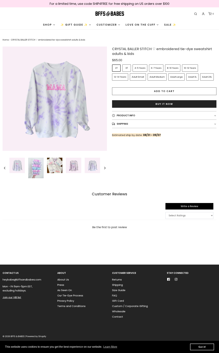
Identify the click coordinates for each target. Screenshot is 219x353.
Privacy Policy (65, 301)
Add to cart (164, 91)
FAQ (114, 295)
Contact (117, 316)
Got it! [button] (202, 346)
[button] (5, 168)
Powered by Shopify (36, 336)
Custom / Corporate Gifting (130, 306)
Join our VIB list (12, 297)
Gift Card (118, 301)
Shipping (117, 285)
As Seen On (64, 290)
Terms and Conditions (71, 306)
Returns (117, 279)
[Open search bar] (195, 14)
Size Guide (118, 290)
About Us (63, 279)
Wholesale (118, 311)
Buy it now (164, 104)
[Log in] (203, 13)
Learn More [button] (110, 346)
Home (6, 39)
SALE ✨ (170, 25)
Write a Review (189, 206)
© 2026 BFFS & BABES (13, 336)
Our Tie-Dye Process (70, 295)
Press (60, 285)
